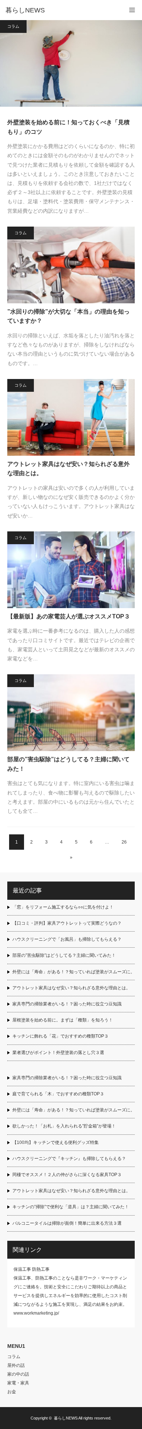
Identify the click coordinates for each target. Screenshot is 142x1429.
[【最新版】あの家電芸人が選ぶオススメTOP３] (71, 569)
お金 (11, 1391)
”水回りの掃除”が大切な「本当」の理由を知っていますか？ (68, 316)
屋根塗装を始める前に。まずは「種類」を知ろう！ (62, 1020)
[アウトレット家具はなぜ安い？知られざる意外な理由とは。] (71, 417)
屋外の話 (16, 1365)
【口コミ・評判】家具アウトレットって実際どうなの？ (67, 923)
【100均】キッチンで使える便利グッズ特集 (55, 1142)
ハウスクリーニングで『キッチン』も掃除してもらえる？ (69, 1158)
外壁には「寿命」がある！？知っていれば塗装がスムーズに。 (73, 971)
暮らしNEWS (25, 10)
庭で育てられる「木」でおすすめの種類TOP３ (58, 1093)
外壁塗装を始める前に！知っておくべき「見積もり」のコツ (68, 127)
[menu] (132, 10)
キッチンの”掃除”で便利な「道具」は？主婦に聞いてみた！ (70, 1206)
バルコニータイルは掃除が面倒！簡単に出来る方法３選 (67, 1223)
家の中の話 (18, 1374)
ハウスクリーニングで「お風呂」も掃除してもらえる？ (67, 939)
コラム (13, 26)
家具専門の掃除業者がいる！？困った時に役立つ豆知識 (67, 1004)
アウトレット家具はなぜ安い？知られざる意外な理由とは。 (68, 469)
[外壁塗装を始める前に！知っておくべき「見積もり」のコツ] (67, 63)
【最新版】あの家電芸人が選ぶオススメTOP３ (68, 616)
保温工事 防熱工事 (31, 1269)
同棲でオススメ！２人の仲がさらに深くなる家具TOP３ (67, 1174)
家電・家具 (18, 1383)
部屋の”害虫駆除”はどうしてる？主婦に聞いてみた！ (68, 764)
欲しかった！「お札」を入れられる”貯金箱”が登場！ (64, 1126)
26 (124, 842)
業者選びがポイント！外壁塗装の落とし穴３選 (58, 1052)
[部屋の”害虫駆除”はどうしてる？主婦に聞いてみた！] (71, 712)
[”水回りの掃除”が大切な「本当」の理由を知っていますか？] (71, 265)
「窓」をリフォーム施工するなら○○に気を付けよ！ (63, 907)
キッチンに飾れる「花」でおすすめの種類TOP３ (60, 1036)
